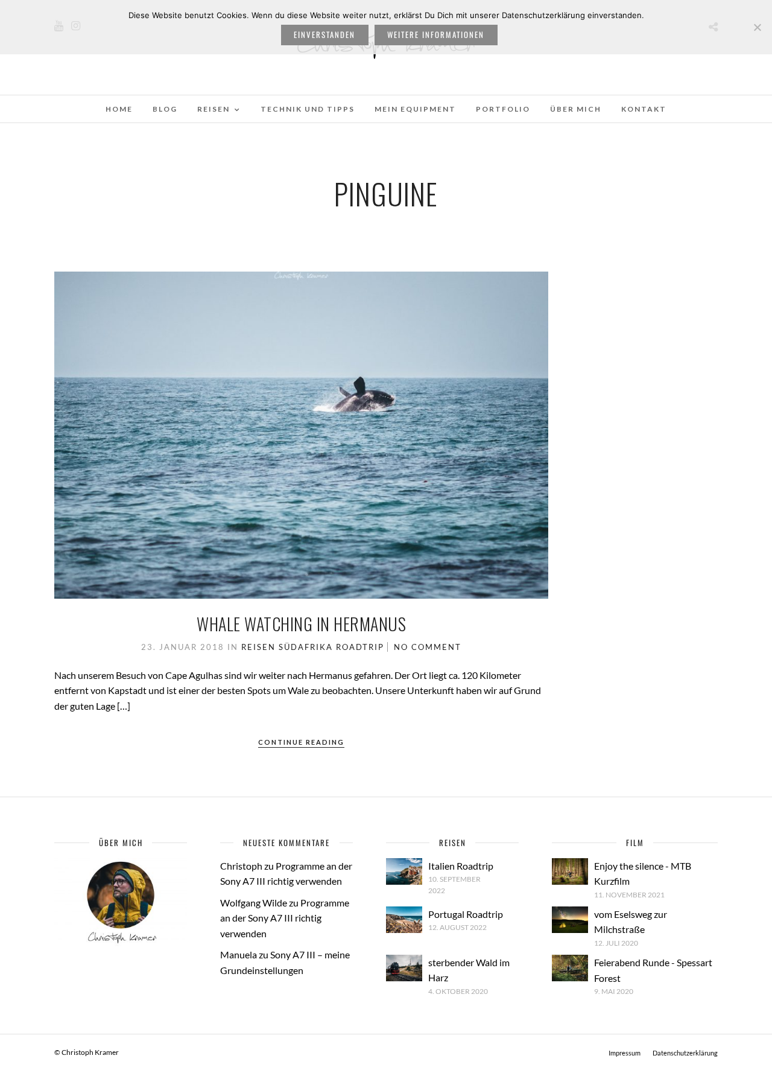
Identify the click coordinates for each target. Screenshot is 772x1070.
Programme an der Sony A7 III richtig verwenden (284, 918)
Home (119, 108)
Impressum (625, 1053)
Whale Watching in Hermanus (301, 623)
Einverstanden (324, 34)
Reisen (213, 108)
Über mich (575, 108)
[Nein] (757, 27)
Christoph (241, 865)
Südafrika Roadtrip (331, 647)
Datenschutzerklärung (685, 1053)
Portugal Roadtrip (465, 914)
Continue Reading (301, 742)
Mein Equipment (415, 108)
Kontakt (643, 108)
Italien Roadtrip (460, 865)
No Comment (427, 647)
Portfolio (503, 108)
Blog (165, 108)
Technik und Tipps (308, 108)
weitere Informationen (435, 34)
